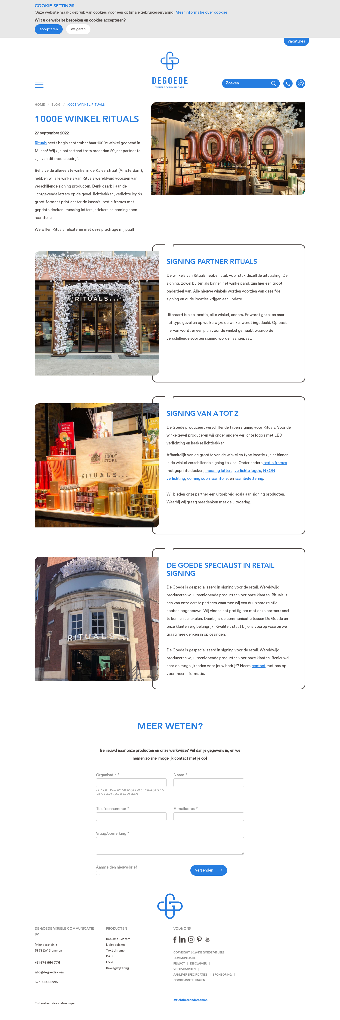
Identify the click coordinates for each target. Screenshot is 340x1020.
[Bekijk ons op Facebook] (174, 939)
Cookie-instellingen (189, 980)
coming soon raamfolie (207, 479)
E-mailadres (184, 809)
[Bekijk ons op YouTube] (207, 939)
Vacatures (296, 41)
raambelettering (249, 479)
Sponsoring (222, 974)
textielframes (275, 463)
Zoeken (232, 83)
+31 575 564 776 (47, 962)
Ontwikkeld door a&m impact (56, 1003)
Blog (56, 104)
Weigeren (78, 29)
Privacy (179, 963)
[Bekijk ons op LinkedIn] (182, 939)
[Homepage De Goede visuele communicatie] (170, 70)
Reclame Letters (118, 939)
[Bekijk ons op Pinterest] (199, 939)
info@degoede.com (300, 83)
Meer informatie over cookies (201, 12)
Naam (178, 775)
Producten (116, 928)
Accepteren (49, 29)
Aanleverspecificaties (190, 974)
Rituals (41, 143)
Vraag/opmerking (111, 833)
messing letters (218, 471)
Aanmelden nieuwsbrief (116, 867)
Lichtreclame (115, 944)
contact (259, 666)
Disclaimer (198, 963)
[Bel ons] (288, 83)
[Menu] (39, 85)
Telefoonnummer (111, 809)
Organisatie (106, 775)
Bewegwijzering (117, 968)
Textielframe (115, 950)
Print (109, 956)
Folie (109, 962)
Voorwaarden (184, 969)
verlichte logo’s (248, 471)
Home (40, 104)
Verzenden (204, 870)
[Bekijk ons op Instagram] (191, 939)
